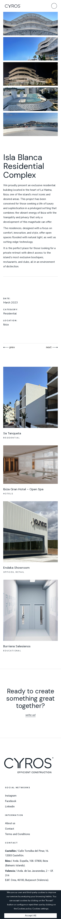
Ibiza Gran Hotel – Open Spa (23, 489)
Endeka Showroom (16, 568)
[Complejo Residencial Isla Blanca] (30, 23)
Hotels (8, 493)
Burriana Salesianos (16, 646)
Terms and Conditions (17, 834)
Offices (8, 572)
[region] (30, 904)
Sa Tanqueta (12, 433)
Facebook (10, 801)
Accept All (30, 915)
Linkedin (10, 806)
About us (10, 823)
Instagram (10, 795)
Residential (11, 438)
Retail (20, 572)
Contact (9, 828)
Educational (12, 650)
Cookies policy (24, 908)
